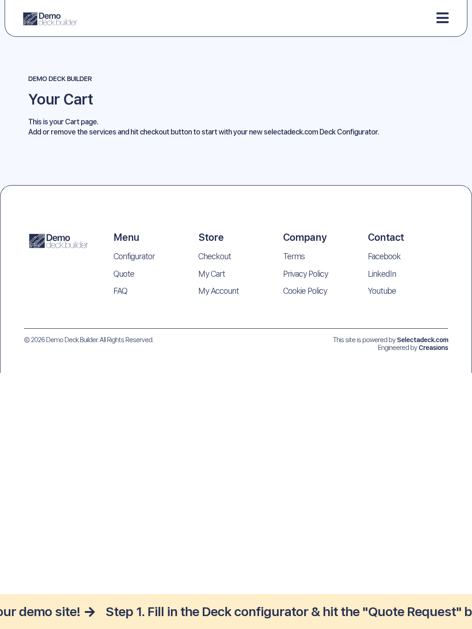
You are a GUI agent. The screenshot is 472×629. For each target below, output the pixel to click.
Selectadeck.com (422, 340)
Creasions (433, 347)
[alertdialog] (236, 611)
